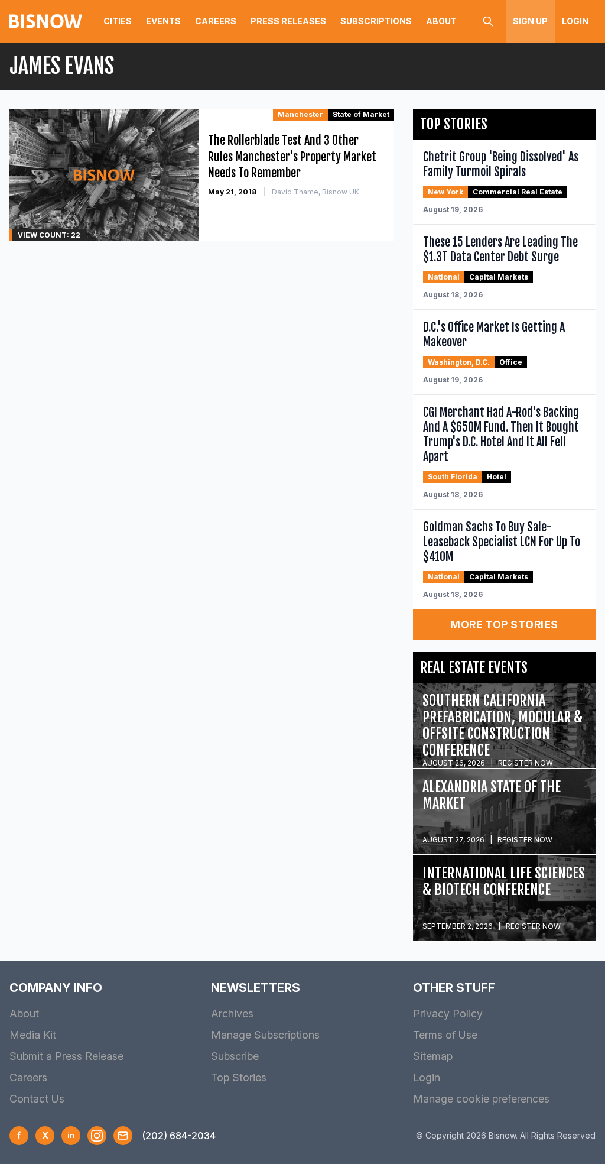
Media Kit (32, 1035)
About (441, 21)
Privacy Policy (448, 1013)
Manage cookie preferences (481, 1098)
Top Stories (238, 1077)
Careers (215, 21)
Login (575, 21)
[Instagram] (96, 1135)
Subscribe (235, 1056)
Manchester (300, 114)
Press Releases (288, 21)
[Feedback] (122, 1135)
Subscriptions (376, 21)
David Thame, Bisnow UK (315, 191)
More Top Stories (504, 624)
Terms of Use (445, 1035)
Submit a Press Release (66, 1056)
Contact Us (36, 1098)
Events (163, 21)
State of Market (361, 114)
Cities (117, 21)
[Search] (488, 21)
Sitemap (433, 1056)
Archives (232, 1013)
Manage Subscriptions (265, 1035)
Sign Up (530, 21)
